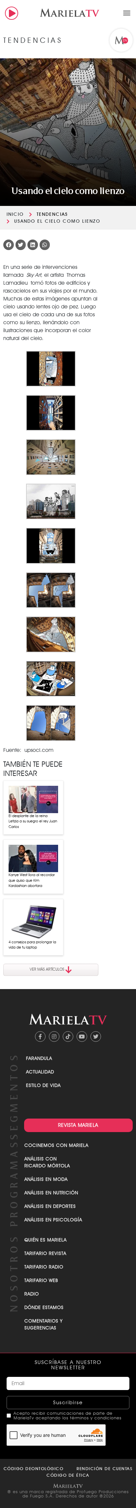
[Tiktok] (68, 1036)
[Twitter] (95, 1036)
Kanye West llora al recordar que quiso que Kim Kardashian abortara (32, 880)
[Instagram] (54, 1036)
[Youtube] (82, 1036)
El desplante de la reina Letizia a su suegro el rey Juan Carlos (33, 821)
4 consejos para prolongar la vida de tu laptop (32, 945)
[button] (127, 13)
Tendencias (52, 214)
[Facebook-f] (40, 1036)
